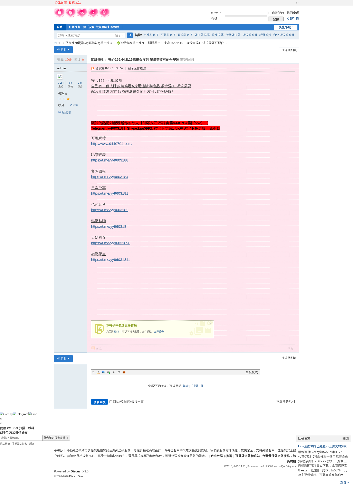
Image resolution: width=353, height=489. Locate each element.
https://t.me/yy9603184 (109, 177)
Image (104, 372)
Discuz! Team (76, 476)
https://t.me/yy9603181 (109, 193)
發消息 (66, 112)
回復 (99, 348)
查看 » (344, 482)
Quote (114, 372)
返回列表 (291, 50)
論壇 (60, 27)
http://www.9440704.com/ (111, 144)
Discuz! (76, 471)
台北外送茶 (151, 35)
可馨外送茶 (168, 35)
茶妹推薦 (217, 35)
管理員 (62, 93)
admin (61, 68)
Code (119, 372)
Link (109, 372)
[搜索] (130, 35)
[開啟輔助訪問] (293, 3)
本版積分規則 (285, 401)
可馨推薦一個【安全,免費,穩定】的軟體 (94, 27)
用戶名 (214, 12)
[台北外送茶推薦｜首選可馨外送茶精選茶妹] (82, 16)
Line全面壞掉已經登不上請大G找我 (322, 446)
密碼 (214, 18)
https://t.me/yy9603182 (109, 210)
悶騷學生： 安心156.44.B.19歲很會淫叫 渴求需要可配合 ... (187, 43)
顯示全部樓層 (137, 68)
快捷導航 (285, 27)
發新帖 (62, 49)
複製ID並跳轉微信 (56, 438)
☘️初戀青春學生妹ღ (130, 43)
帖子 (118, 35)
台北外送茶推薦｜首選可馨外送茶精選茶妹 (55, 43)
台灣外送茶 (233, 35)
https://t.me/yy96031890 (110, 243)
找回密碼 (293, 13)
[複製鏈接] (187, 59)
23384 (74, 105)
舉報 (290, 348)
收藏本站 (75, 2)
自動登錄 (278, 13)
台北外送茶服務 (284, 35)
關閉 (346, 438)
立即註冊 (293, 18)
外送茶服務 (250, 35)
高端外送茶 (185, 35)
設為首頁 (61, 2)
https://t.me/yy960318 (108, 226)
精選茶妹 (265, 35)
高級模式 (252, 372)
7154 (61, 82)
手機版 (58, 450)
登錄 (116, 331)
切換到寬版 (297, 3)
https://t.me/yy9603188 (109, 160)
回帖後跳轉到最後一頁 (128, 401)
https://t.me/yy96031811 (110, 260)
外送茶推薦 (202, 35)
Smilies (124, 372)
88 (70, 82)
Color (98, 372)
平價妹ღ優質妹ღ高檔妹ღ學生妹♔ (88, 43)
